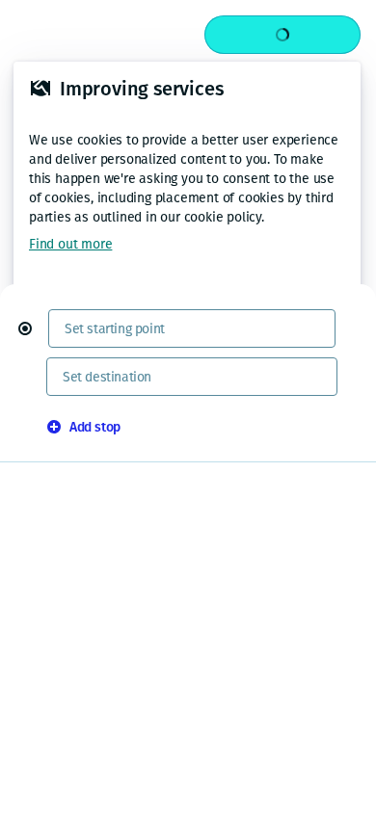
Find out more (70, 244)
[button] (32, 328)
